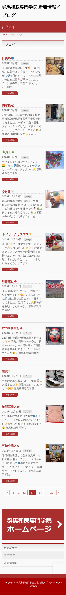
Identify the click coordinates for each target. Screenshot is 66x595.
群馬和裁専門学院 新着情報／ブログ (34, 582)
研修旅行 (8, 281)
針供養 (6, 58)
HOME (5, 35)
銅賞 (5, 371)
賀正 (8, 152)
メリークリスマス (17, 234)
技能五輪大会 (11, 406)
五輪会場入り (11, 445)
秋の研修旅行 (11, 328)
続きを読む (10, 93)
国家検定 (8, 105)
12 (24, 492)
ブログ (25, 63)
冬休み (6, 191)
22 (51, 492)
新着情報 (12, 562)
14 (40, 492)
